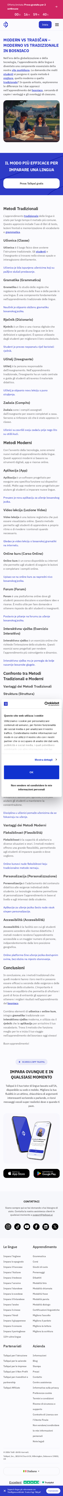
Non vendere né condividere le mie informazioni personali (31, 787)
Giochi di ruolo (40, 1266)
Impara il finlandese (14, 1299)
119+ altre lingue (12, 1336)
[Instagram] (8, 1226)
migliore (8, 78)
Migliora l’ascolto (42, 1315)
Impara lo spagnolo (13, 1261)
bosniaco (37, 90)
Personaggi (39, 1272)
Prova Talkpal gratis (31, 183)
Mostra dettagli (44, 759)
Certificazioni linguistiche (46, 1309)
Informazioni (39, 1355)
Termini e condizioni (43, 1398)
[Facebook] (36, 1226)
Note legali (38, 1441)
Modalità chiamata (42, 1288)
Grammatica (39, 1256)
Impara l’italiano (12, 1272)
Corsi (35, 1261)
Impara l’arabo (11, 1304)
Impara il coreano (12, 1326)
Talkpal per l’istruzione (15, 1355)
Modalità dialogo (41, 1304)
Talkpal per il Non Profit (15, 1371)
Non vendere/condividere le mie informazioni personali (46, 1430)
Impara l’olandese (12, 1288)
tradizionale (10, 82)
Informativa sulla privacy (46, 1387)
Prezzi (36, 1371)
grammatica (13, 232)
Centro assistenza (42, 1382)
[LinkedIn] (45, 1226)
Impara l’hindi (10, 1315)
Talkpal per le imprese (14, 1366)
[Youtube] (27, 1226)
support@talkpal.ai (43, 1214)
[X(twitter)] (55, 1226)
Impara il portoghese (14, 1331)
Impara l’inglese (11, 1256)
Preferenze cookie (42, 1393)
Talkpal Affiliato (11, 1387)
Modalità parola (41, 1299)
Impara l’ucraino (12, 1283)
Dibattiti (37, 1277)
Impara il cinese (11, 1309)
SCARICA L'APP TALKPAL (33, 1062)
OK (31, 772)
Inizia (45, 24)
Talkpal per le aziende (14, 1360)
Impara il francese (13, 1266)
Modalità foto (40, 1283)
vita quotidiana (21, 70)
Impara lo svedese (13, 1293)
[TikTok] (17, 1226)
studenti (8, 74)
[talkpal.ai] (5, 24)
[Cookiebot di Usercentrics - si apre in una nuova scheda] (45, 704)
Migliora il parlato (42, 1320)
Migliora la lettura (42, 1326)
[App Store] (16, 1173)
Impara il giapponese (14, 1320)
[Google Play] (47, 1173)
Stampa (37, 1366)
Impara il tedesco (12, 1277)
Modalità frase (40, 1293)
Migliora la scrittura (43, 1331)
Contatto (37, 1376)
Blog (35, 1360)
